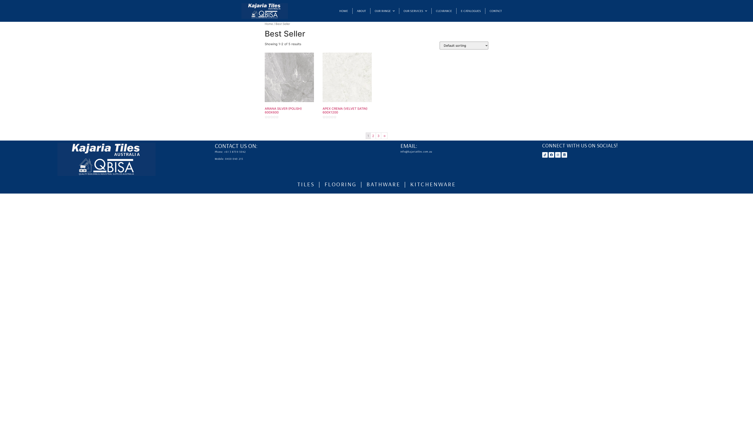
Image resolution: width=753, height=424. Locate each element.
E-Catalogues (471, 11)
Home (343, 11)
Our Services (413, 11)
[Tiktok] (545, 155)
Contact (496, 11)
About (361, 11)
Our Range (383, 11)
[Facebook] (551, 155)
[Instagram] (558, 155)
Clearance (444, 11)
